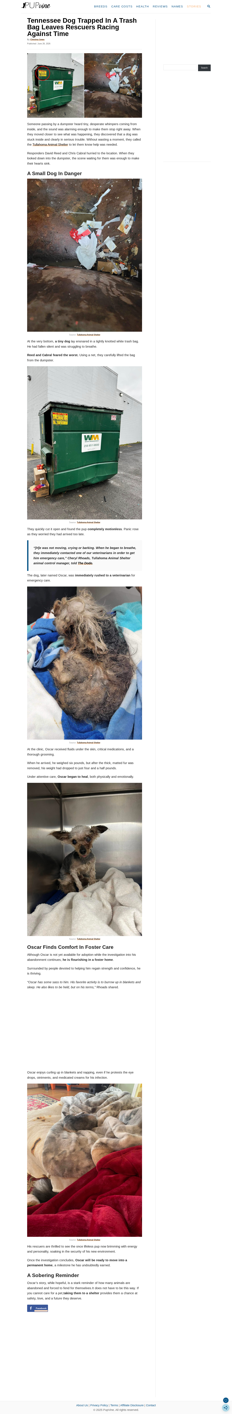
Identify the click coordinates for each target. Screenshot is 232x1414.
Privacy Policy (99, 1405)
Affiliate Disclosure (132, 1405)
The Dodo (85, 563)
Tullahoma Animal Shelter (50, 144)
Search (204, 68)
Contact (151, 1405)
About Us (82, 1405)
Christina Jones (37, 39)
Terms (114, 1405)
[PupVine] (50, 6)
